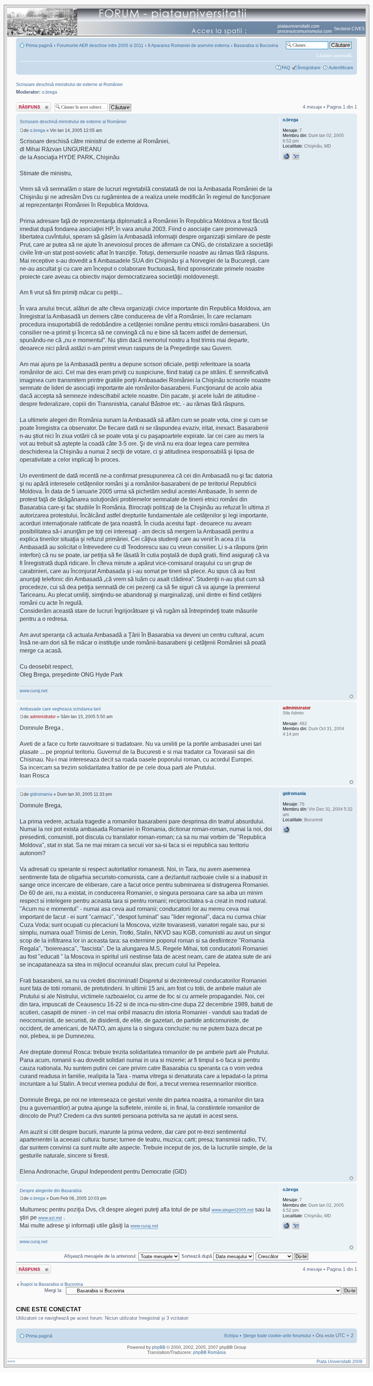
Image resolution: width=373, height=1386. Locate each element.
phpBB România (209, 1352)
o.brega (49, 92)
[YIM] (295, 156)
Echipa (231, 1335)
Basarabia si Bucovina (256, 45)
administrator (43, 716)
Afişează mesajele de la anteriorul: (101, 1256)
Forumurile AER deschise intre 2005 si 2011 (100, 45)
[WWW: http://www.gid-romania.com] (286, 829)
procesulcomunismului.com (305, 31)
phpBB (158, 1347)
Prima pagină (39, 45)
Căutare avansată (334, 55)
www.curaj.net (33, 690)
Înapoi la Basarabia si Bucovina (51, 1284)
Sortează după (197, 1256)
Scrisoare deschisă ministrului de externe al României (69, 84)
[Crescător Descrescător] (282, 1256)
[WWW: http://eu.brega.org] (286, 156)
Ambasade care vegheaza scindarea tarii (60, 709)
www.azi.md (50, 1218)
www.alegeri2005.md (233, 1210)
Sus (351, 696)
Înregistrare (309, 67)
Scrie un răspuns (33, 104)
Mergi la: (53, 1290)
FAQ (286, 67)
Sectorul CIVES (349, 28)
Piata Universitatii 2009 (341, 1361)
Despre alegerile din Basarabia (51, 1190)
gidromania (41, 794)
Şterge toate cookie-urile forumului (277, 1335)
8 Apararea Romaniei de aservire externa (188, 45)
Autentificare (341, 67)
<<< (11, 1361)
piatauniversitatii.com (298, 26)
